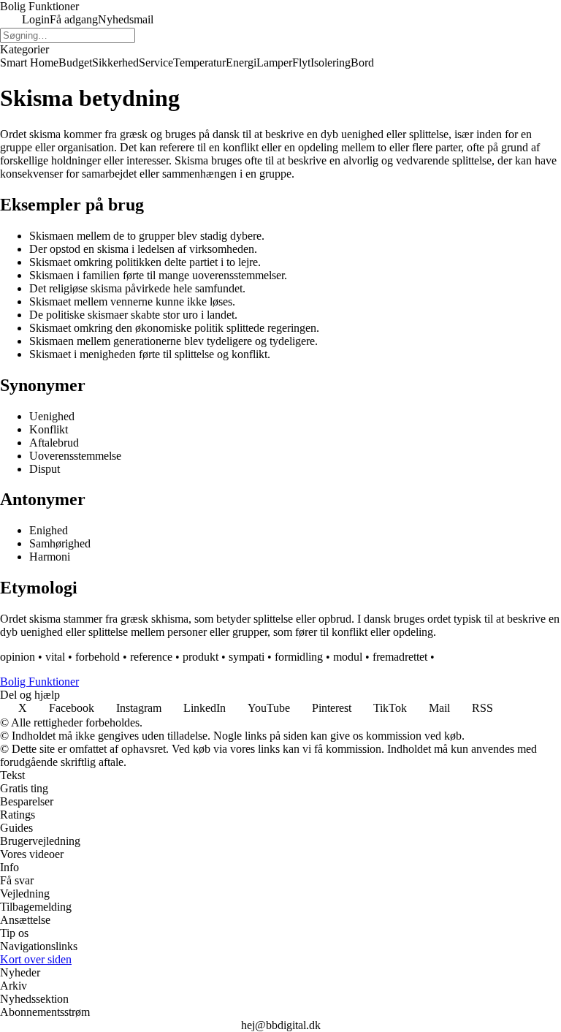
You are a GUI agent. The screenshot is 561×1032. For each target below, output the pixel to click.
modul (347, 656)
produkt (200, 656)
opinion (17, 656)
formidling (299, 656)
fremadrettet (400, 656)
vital (55, 656)
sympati (246, 656)
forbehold (97, 656)
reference (151, 656)
